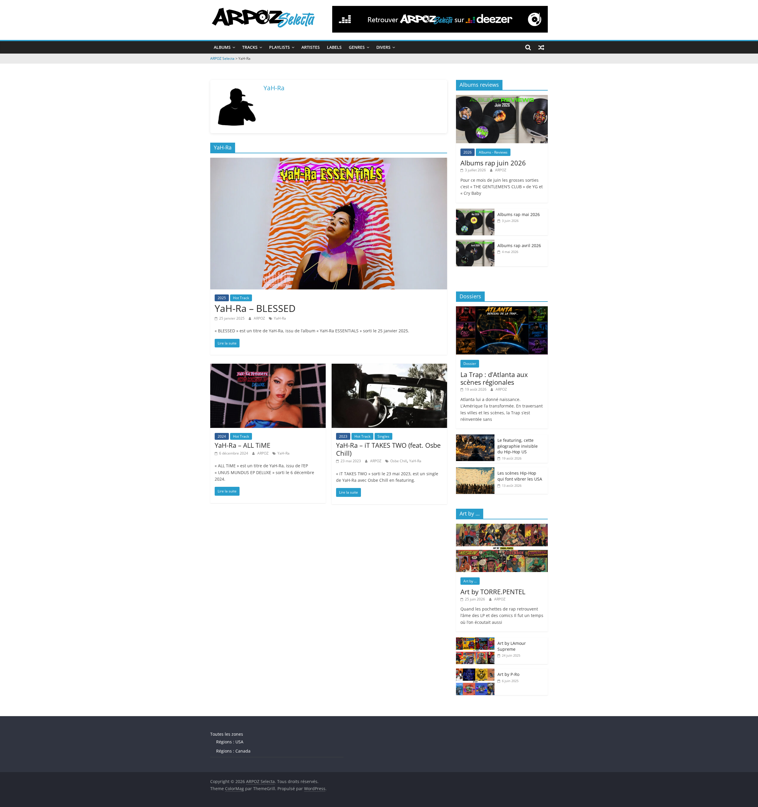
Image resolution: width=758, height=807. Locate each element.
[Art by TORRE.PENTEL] (502, 527)
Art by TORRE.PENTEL (492, 591)
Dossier (469, 363)
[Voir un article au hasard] (541, 47)
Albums (222, 47)
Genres (357, 47)
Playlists (279, 47)
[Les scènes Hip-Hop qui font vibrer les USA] (475, 470)
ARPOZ (260, 318)
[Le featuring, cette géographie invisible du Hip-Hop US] (475, 437)
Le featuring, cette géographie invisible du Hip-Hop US (517, 446)
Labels (334, 47)
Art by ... (470, 581)
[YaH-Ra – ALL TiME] (268, 367)
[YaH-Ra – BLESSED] (328, 161)
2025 (222, 297)
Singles (383, 436)
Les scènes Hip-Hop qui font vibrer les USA (519, 476)
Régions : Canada (233, 751)
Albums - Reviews (493, 152)
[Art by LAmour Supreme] (475, 640)
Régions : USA (229, 742)
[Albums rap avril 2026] (475, 243)
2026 (467, 152)
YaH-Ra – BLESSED (255, 308)
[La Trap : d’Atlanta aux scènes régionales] (502, 309)
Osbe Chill (398, 460)
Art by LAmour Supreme (511, 646)
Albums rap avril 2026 (519, 245)
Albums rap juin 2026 (493, 162)
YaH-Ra (280, 318)
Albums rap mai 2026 (518, 214)
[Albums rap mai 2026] (475, 212)
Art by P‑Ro (508, 674)
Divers (383, 47)
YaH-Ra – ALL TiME (242, 445)
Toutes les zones (226, 734)
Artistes (310, 47)
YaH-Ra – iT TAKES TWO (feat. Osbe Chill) (388, 449)
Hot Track (241, 297)
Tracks (250, 47)
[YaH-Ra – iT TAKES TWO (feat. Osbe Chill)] (389, 367)
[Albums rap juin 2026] (502, 98)
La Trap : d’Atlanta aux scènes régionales (494, 378)
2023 (343, 436)
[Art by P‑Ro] (475, 671)
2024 (222, 436)
